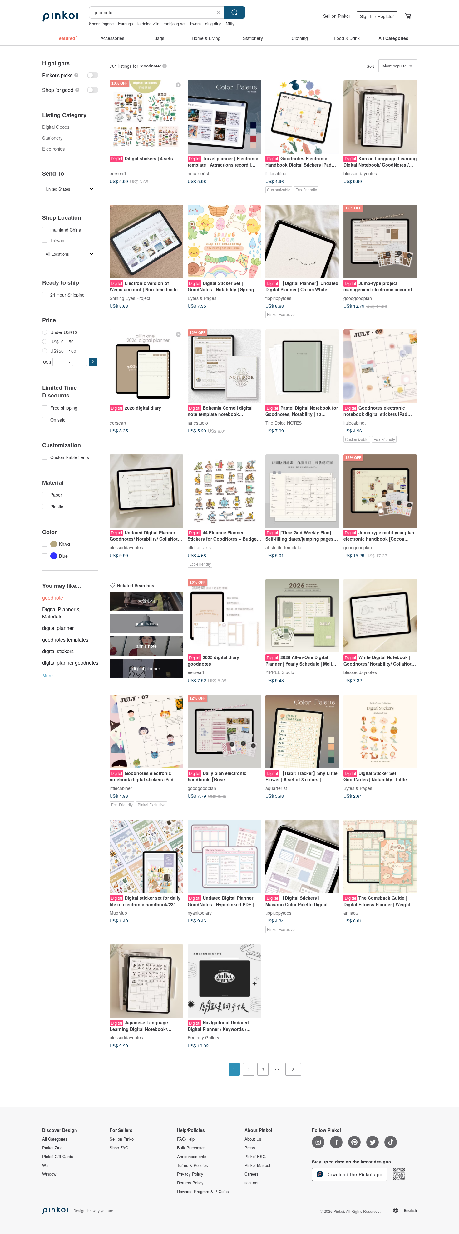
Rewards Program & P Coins (203, 1191)
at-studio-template (283, 547)
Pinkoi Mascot (257, 1165)
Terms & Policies (192, 1165)
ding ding (213, 24)
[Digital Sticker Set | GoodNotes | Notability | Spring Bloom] (224, 241)
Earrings (125, 24)
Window (49, 1174)
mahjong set (175, 24)
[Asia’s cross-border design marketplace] (60, 16)
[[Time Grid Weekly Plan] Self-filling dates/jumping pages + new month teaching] (302, 491)
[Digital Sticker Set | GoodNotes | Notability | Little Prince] (380, 732)
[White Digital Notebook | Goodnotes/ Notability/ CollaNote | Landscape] (380, 616)
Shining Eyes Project (130, 298)
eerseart (118, 173)
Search (234, 12)
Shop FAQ (119, 1148)
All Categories (54, 1139)
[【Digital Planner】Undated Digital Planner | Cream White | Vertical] (302, 241)
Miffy (230, 24)
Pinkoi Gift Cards (57, 1156)
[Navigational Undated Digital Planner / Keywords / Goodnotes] (224, 981)
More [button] (47, 675)
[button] (93, 362)
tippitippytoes (278, 298)
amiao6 (350, 913)
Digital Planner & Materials (61, 613)
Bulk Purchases (191, 1148)
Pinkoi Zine (52, 1148)
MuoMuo (118, 913)
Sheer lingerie (101, 24)
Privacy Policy (190, 1174)
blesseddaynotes (360, 173)
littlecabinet (276, 173)
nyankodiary (200, 913)
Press (249, 1148)
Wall (46, 1165)
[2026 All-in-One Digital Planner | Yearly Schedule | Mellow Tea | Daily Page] (302, 616)
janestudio (198, 422)
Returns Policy (190, 1183)
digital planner (58, 628)
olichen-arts (199, 547)
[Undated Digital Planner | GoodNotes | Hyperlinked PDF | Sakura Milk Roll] (224, 856)
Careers (251, 1174)
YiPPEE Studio (279, 672)
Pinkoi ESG (255, 1156)
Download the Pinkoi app (354, 1174)
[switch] (70, 75)
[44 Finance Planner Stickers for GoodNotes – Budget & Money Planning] (224, 491)
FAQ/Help (186, 1139)
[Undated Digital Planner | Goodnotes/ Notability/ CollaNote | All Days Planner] (146, 491)
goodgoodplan (357, 298)
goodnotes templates (65, 639)
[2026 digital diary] (146, 366)
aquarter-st (198, 173)
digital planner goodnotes (70, 662)
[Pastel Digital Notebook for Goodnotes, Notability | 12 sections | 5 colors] (302, 366)
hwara (195, 24)
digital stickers (58, 651)
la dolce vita (148, 24)
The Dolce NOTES (283, 422)
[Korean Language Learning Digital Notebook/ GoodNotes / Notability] (380, 117)
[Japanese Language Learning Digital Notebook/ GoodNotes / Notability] (146, 981)
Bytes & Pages (202, 298)
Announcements (191, 1156)
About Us (252, 1139)
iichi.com (252, 1183)
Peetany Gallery (203, 1037)
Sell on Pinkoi (336, 16)
